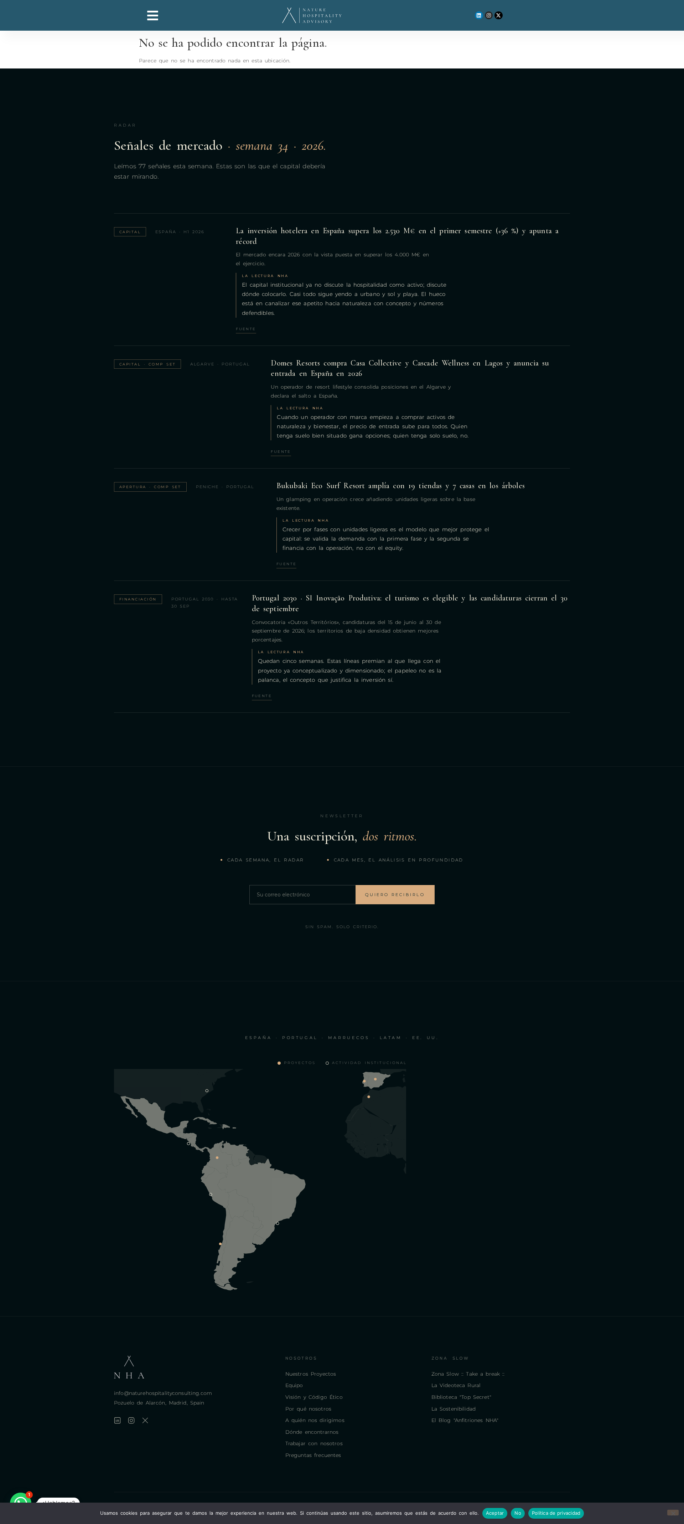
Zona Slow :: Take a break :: (468, 1374)
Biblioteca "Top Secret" (461, 1397)
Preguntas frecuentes (313, 1455)
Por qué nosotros (308, 1409)
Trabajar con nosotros (314, 1443)
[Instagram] (489, 15)
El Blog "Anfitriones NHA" (465, 1420)
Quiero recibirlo (395, 894)
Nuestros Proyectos (310, 1374)
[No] (673, 1512)
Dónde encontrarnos (312, 1432)
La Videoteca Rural (456, 1385)
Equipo (294, 1385)
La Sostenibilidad (453, 1409)
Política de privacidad (556, 1513)
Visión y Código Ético (314, 1397)
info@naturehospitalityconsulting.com (163, 1393)
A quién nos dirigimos (314, 1420)
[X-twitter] (498, 15)
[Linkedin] (479, 15)
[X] (145, 1420)
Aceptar (495, 1513)
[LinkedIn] (117, 1420)
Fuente (246, 329)
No (517, 1513)
